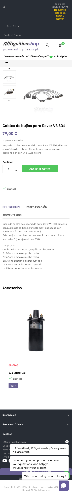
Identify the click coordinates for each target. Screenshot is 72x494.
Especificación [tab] (36, 207)
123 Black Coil (17, 372)
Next (9, 68)
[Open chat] (64, 486)
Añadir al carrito (39, 169)
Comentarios (12, 215)
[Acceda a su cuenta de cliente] (4, 6)
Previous (9, 100)
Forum (17, 35)
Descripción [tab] (11, 207)
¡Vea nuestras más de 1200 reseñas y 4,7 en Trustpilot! (36, 56)
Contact (8, 35)
